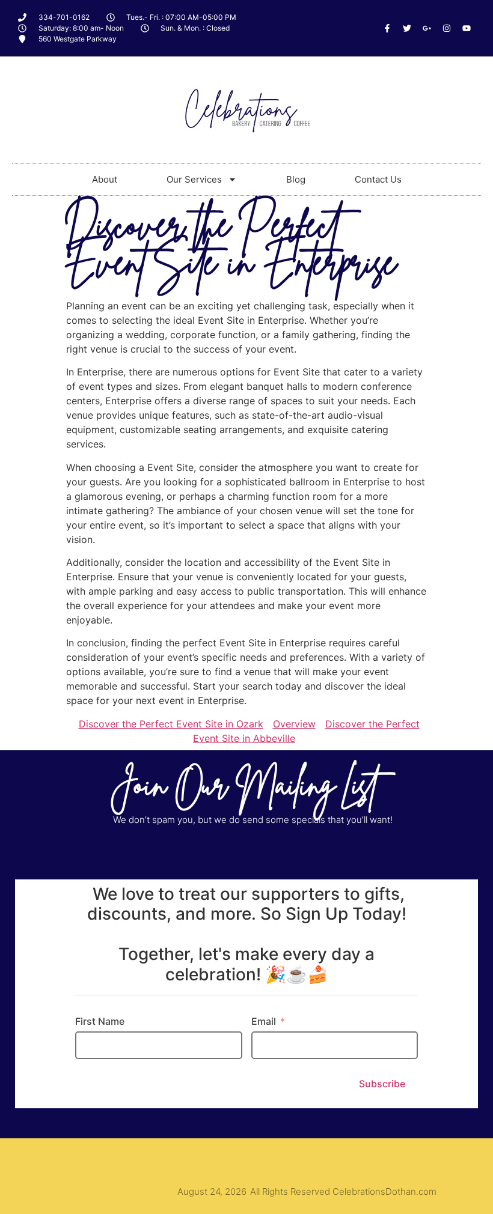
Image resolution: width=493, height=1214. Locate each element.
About (104, 179)
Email (263, 1021)
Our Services (194, 179)
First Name (99, 1021)
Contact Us (378, 179)
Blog (295, 179)
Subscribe (382, 1084)
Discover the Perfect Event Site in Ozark (171, 724)
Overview (294, 724)
